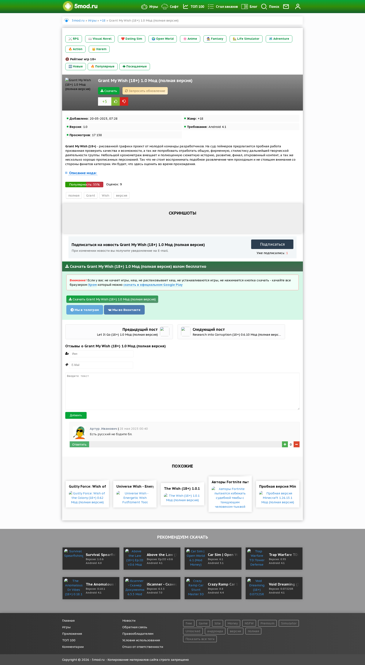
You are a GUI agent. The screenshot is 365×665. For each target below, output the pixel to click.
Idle (217, 623)
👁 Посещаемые (135, 66)
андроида (215, 631)
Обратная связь (134, 627)
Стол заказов (227, 6)
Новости (128, 620)
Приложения (72, 634)
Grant (90, 195)
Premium (267, 623)
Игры (153, 6)
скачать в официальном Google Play (152, 285)
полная (73, 195)
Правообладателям (137, 634)
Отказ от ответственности (142, 647)
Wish (105, 195)
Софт (174, 6)
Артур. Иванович (103, 429)
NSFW (249, 623)
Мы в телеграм (86, 310)
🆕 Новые (75, 66)
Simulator (289, 623)
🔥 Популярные (102, 66)
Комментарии (73, 647)
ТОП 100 (197, 6)
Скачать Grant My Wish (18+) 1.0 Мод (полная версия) (114, 299)
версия (121, 195)
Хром (92, 285)
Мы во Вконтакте (126, 310)
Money (232, 623)
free (188, 623)
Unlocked (192, 631)
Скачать (110, 91)
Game (203, 623)
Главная (68, 620)
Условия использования (141, 640)
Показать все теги (199, 639)
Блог (253, 6)
